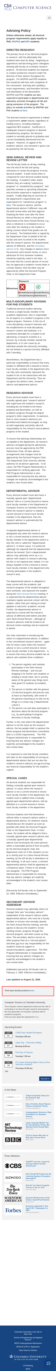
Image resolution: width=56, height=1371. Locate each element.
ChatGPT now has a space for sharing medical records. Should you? (38, 1164)
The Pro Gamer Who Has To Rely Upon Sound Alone (37, 1136)
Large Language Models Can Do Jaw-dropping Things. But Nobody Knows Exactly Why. (37, 1125)
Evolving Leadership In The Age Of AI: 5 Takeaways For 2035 (37, 1208)
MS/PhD (16, 41)
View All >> (45, 1079)
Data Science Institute (28, 1350)
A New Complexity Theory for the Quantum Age (37, 1097)
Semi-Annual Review (27, 594)
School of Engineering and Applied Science (28, 1339)
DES (27, 41)
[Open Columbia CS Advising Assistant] (48, 1363)
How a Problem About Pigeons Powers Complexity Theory (38, 1105)
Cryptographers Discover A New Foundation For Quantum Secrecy (38, 1114)
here (25, 110)
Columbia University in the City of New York (28, 1333)
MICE (28, 1369)
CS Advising (28, 1365)
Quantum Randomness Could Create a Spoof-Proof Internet (38, 1199)
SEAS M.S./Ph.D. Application (28, 1347)
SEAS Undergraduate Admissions (28, 1343)
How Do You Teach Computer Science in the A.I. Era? (37, 1186)
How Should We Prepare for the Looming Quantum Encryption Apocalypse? (38, 1176)
